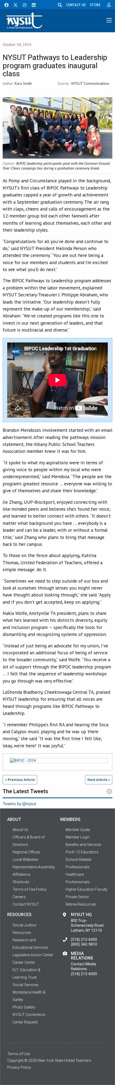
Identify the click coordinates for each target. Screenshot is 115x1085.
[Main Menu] (109, 20)
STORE (95, 5)
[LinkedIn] (32, 4)
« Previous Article (20, 779)
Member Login (78, 837)
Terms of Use (18, 1054)
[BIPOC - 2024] (57, 761)
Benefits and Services (83, 844)
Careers (19, 897)
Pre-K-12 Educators (82, 852)
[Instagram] (23, 4)
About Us (20, 830)
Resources (22, 932)
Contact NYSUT (26, 904)
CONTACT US (76, 5)
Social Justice (24, 925)
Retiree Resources (81, 904)
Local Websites (25, 859)
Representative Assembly (34, 867)
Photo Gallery (24, 1007)
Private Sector (77, 897)
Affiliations (21, 874)
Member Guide (78, 830)
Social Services (26, 985)
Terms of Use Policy (30, 889)
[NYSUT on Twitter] (13, 4)
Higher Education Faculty (87, 889)
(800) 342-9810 (84, 944)
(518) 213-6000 (84, 939)
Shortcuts (21, 882)
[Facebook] (4, 4)
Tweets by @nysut (19, 803)
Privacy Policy (19, 1067)
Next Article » (98, 779)
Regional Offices (26, 852)
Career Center (24, 962)
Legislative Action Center (33, 955)
